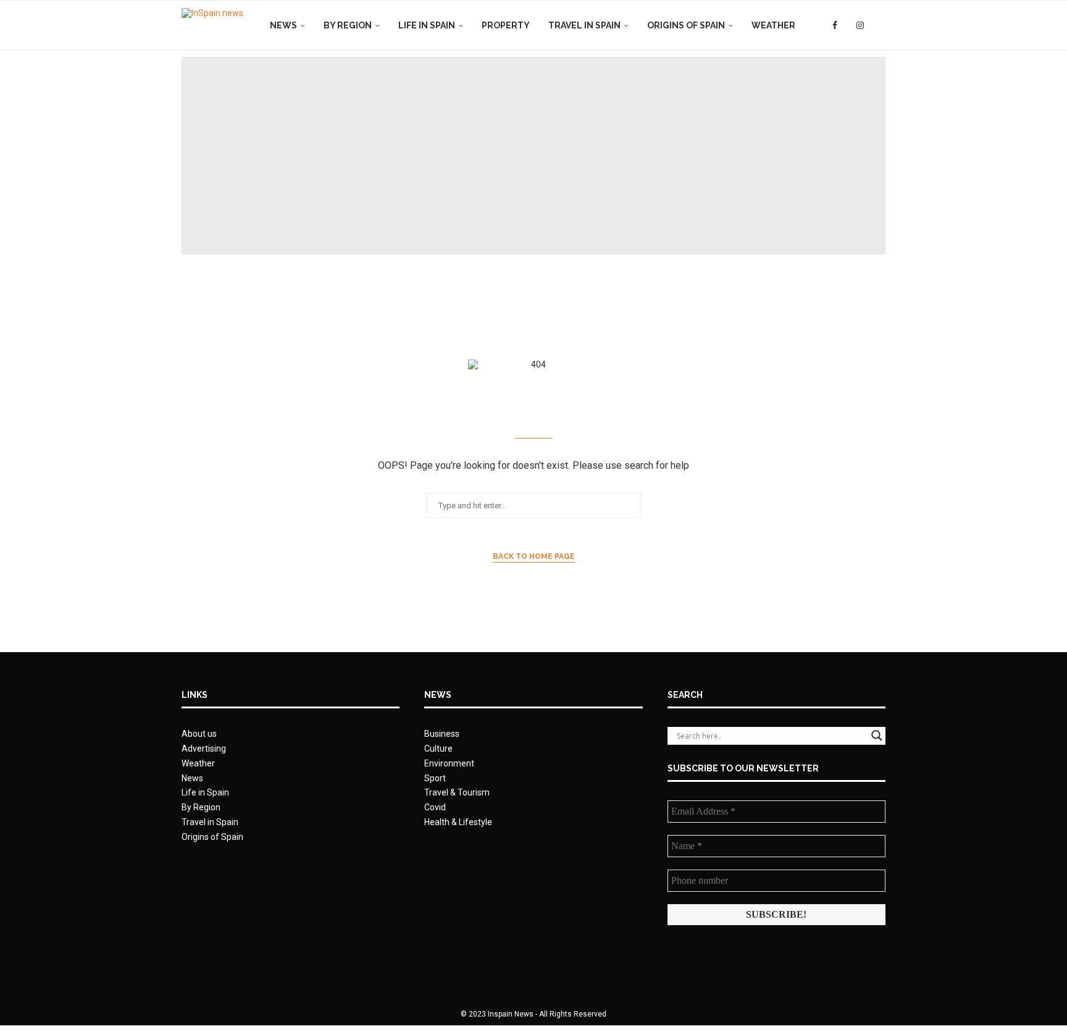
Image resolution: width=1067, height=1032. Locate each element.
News (283, 25)
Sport (435, 778)
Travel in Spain (584, 25)
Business (441, 734)
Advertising (204, 748)
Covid (435, 807)
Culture (438, 748)
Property (506, 25)
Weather (773, 25)
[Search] (879, 25)
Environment (449, 763)
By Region (348, 25)
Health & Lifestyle (458, 822)
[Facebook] (834, 25)
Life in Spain (426, 25)
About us (199, 734)
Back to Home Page (534, 556)
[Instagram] (860, 25)
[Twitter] (846, 25)
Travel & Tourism (457, 792)
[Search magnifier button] (876, 735)
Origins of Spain (686, 25)
